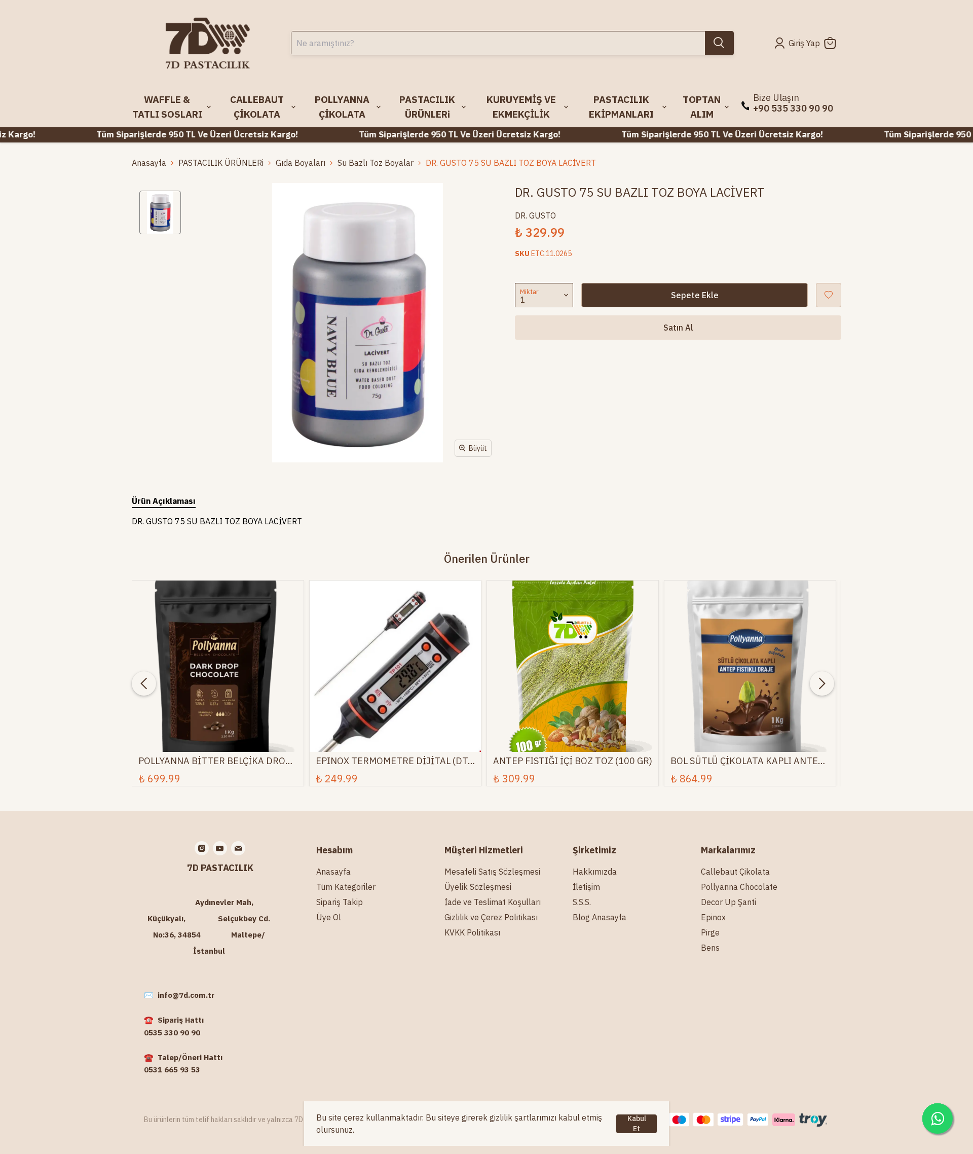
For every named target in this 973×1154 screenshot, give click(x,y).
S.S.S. (582, 902)
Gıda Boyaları (300, 163)
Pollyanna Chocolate (739, 887)
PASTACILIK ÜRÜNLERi (221, 163)
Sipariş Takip (339, 902)
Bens (710, 948)
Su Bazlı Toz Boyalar (376, 163)
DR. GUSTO (535, 215)
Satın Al (678, 327)
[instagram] (202, 848)
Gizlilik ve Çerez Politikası (491, 917)
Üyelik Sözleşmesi (477, 887)
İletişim (586, 887)
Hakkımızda (595, 872)
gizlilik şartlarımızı (523, 1117)
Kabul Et (636, 1123)
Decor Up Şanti (728, 902)
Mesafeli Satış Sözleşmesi (492, 872)
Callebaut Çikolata (735, 872)
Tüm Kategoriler (346, 887)
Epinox (713, 917)
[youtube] (220, 848)
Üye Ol (328, 917)
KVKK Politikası (472, 932)
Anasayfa (149, 163)
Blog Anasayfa (599, 917)
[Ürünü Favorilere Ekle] (828, 295)
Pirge (710, 932)
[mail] (238, 848)
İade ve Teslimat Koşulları (492, 902)
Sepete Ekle (695, 295)
